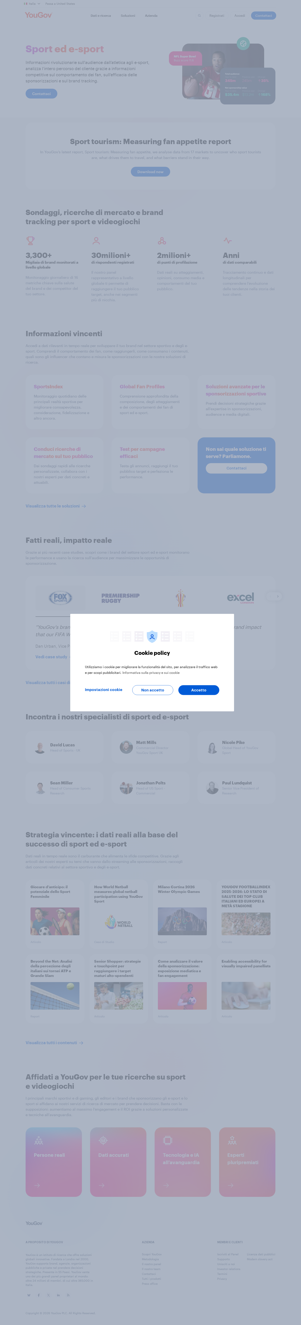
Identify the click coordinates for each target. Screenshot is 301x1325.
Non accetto (152, 690)
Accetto (198, 690)
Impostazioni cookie (103, 689)
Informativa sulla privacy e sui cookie (151, 672)
